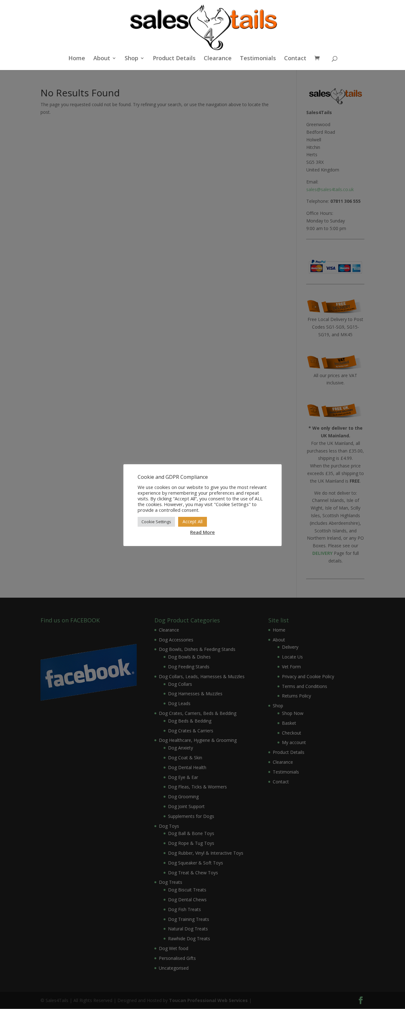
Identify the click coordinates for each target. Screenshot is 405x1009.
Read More (202, 532)
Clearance (218, 59)
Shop (131, 59)
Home (76, 59)
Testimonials (258, 59)
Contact (295, 59)
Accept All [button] (192, 521)
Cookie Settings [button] (156, 521)
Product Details (174, 59)
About (101, 59)
